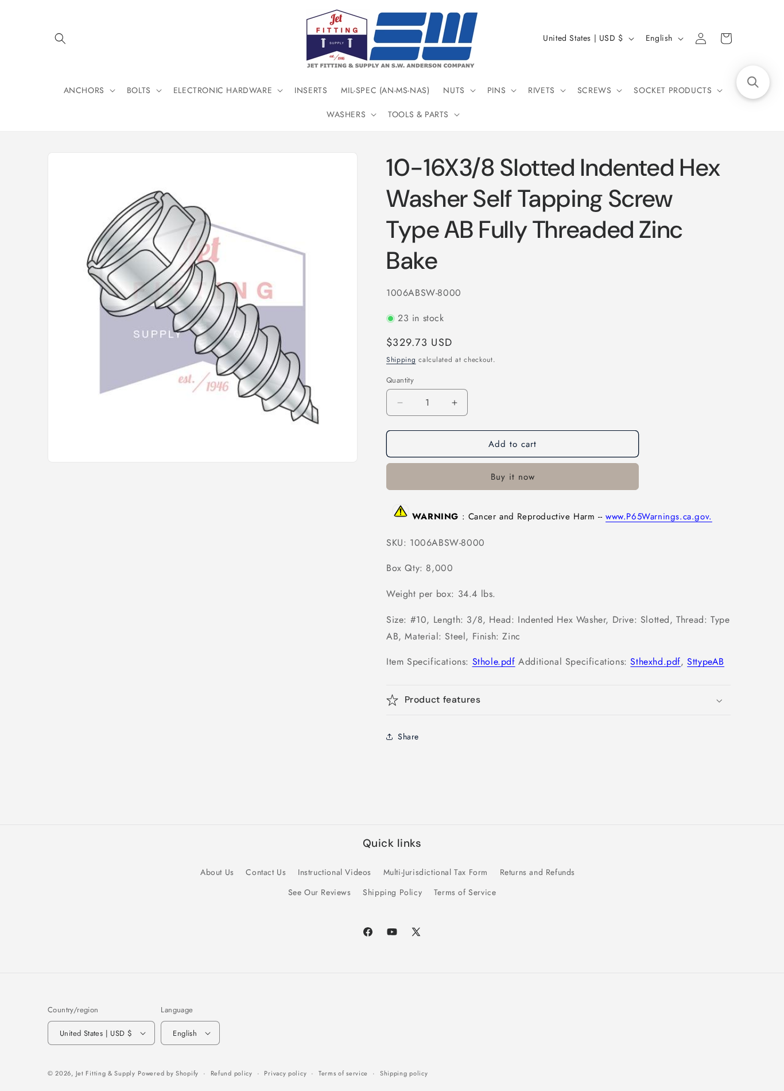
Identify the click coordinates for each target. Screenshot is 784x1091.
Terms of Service (465, 892)
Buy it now (513, 477)
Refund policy (232, 1073)
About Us (217, 872)
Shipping (401, 359)
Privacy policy (285, 1073)
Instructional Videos (334, 872)
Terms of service (343, 1073)
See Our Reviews (319, 892)
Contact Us (266, 872)
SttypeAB (705, 661)
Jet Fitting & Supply (105, 1073)
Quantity (400, 380)
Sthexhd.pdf (655, 661)
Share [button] (408, 736)
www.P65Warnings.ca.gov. (659, 517)
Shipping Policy (392, 892)
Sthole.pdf (493, 661)
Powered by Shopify (168, 1073)
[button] (60, 38)
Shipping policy (404, 1073)
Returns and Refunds (537, 872)
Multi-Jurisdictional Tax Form (435, 872)
